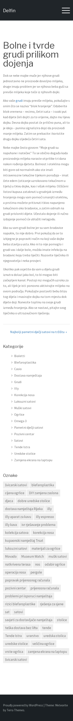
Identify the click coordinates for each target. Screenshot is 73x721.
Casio (18, 369)
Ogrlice (19, 414)
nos (37, 564)
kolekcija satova (16, 532)
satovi (18, 612)
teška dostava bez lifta (21, 628)
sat (7, 612)
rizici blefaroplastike (20, 604)
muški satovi (57, 556)
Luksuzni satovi (24, 401)
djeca (9, 501)
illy (49, 509)
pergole (36, 572)
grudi (19, 100)
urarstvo (32, 636)
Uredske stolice (24, 453)
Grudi (17, 382)
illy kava (11, 524)
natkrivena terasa (17, 564)
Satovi (18, 440)
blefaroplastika (42, 485)
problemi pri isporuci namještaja (28, 596)
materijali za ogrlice (46, 548)
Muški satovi (22, 408)
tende (46, 628)
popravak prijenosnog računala (27, 580)
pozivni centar (15, 588)
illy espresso (45, 517)
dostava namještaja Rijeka (24, 509)
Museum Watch (32, 556)
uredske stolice (16, 643)
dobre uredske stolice (34, 501)
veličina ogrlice (43, 643)
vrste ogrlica (14, 651)
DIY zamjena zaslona (43, 493)
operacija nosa (15, 572)
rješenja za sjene (51, 604)
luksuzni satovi (16, 548)
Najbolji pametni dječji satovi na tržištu (37, 332)
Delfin (9, 10)
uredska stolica (54, 636)
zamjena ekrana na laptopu (47, 651)
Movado (11, 556)
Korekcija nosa (24, 395)
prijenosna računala (44, 588)
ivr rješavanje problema (38, 524)
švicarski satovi (16, 485)
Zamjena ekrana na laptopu (33, 460)
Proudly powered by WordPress (23, 705)
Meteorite (61, 705)
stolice (62, 620)
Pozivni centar (24, 434)
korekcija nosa (43, 532)
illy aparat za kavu (18, 517)
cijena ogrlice (14, 493)
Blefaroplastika (25, 362)
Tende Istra (22, 447)
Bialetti (19, 356)
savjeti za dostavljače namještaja (28, 620)
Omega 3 (20, 421)
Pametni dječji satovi (28, 427)
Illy (16, 388)
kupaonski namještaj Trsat (24, 540)
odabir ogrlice (55, 564)
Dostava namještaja (28, 375)
